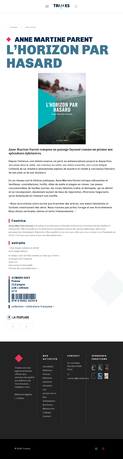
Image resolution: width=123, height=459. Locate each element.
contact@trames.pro (78, 378)
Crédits (20, 398)
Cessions (47, 385)
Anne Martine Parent (53, 40)
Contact (47, 416)
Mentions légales (23, 394)
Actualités (48, 366)
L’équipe (47, 412)
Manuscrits (49, 408)
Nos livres (31, 27)
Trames (14, 27)
